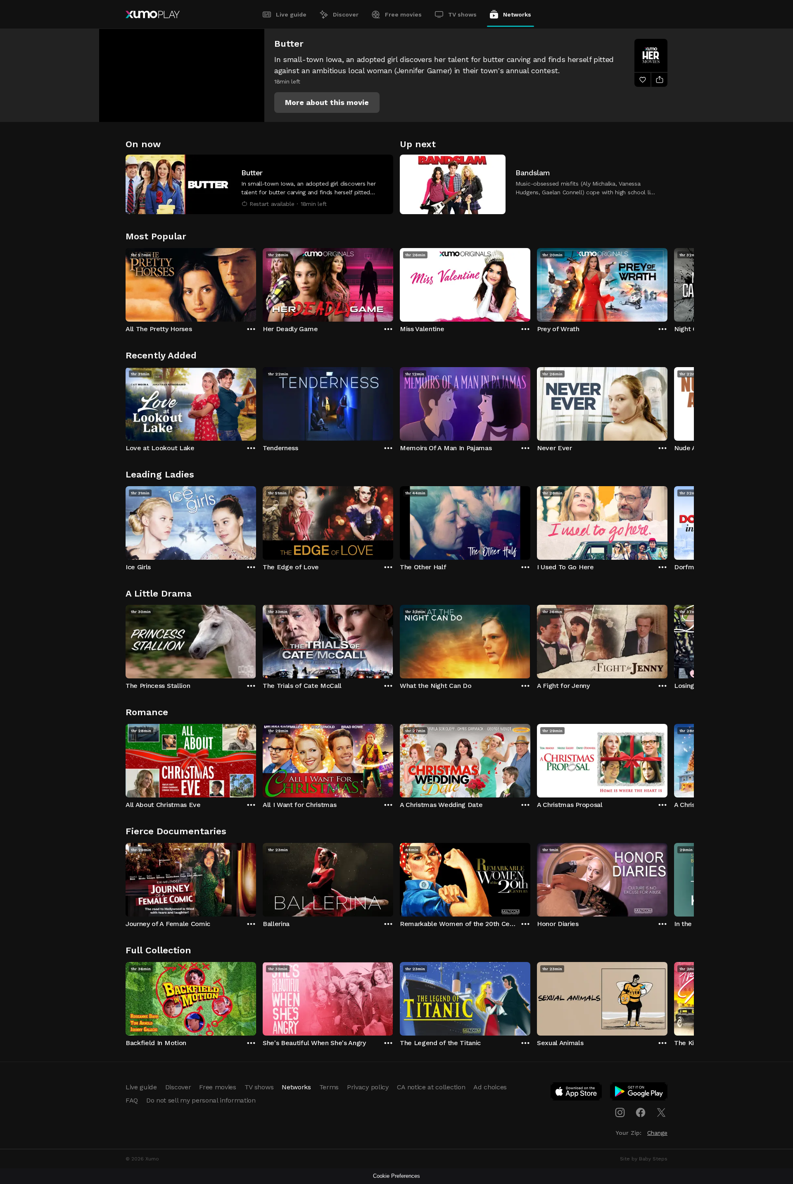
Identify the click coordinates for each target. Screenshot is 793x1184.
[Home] (153, 14)
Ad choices (490, 1087)
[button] (327, 102)
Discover (346, 14)
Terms (329, 1087)
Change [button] (657, 1132)
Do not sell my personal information (201, 1100)
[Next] (667, 283)
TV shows (462, 14)
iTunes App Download (576, 1093)
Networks (517, 14)
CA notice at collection (431, 1087)
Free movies (403, 14)
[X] (661, 1112)
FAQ (132, 1100)
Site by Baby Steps (643, 1159)
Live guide (291, 14)
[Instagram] (620, 1112)
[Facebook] (640, 1112)
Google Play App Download (639, 1093)
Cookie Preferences (396, 1176)
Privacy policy (368, 1087)
